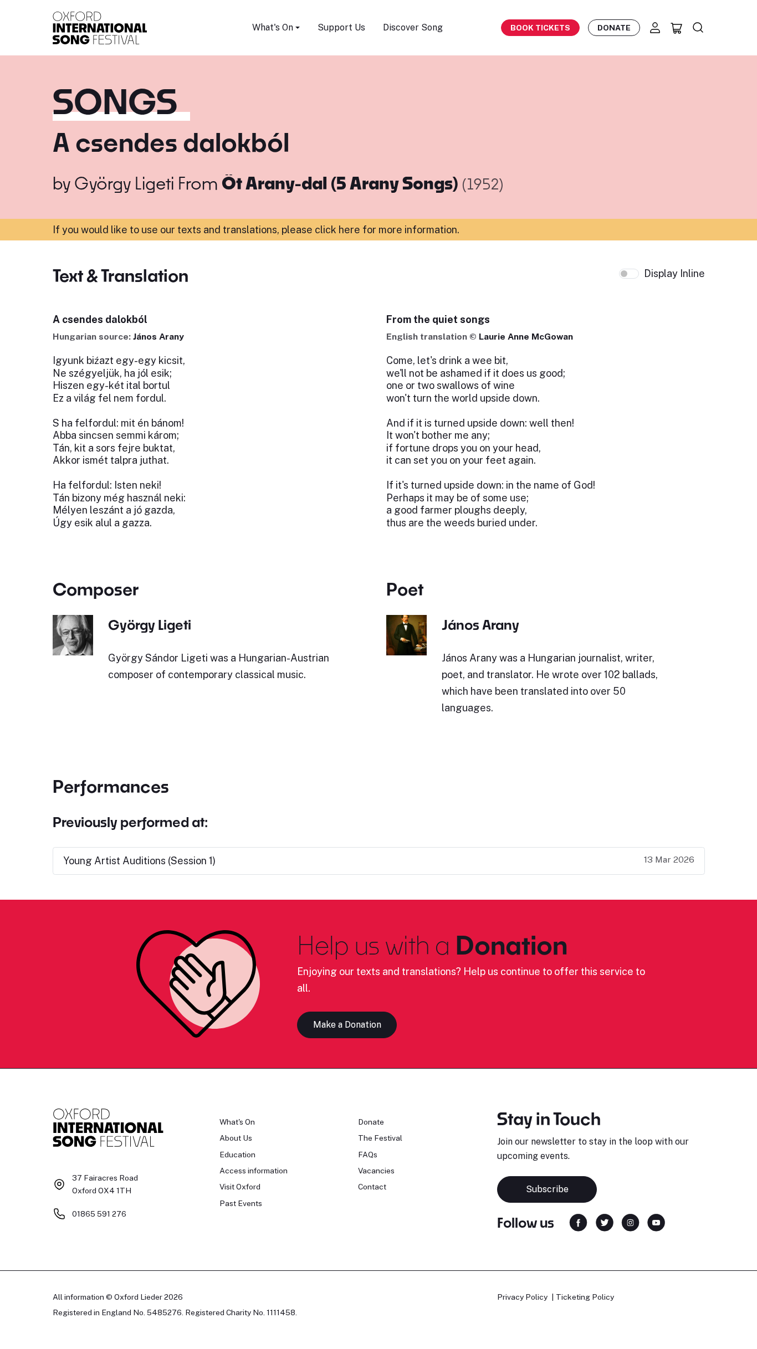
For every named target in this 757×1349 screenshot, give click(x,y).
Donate (614, 27)
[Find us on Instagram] (630, 1222)
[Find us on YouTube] (656, 1222)
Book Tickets (540, 27)
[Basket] (676, 27)
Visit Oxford (239, 1186)
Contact (372, 1186)
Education (237, 1154)
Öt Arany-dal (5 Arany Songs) (342, 183)
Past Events (240, 1203)
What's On (237, 1121)
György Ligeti (124, 183)
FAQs (367, 1154)
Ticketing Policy (585, 1296)
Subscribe (547, 1189)
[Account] (655, 27)
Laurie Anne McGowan (526, 336)
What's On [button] (272, 27)
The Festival (380, 1137)
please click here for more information (369, 229)
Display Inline (674, 273)
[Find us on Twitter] (604, 1222)
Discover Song (413, 27)
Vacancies (376, 1170)
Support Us (341, 27)
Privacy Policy (522, 1296)
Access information (253, 1170)
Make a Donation (347, 1024)
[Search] (698, 27)
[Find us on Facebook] (578, 1222)
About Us (235, 1137)
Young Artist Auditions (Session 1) (139, 860)
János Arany (158, 336)
